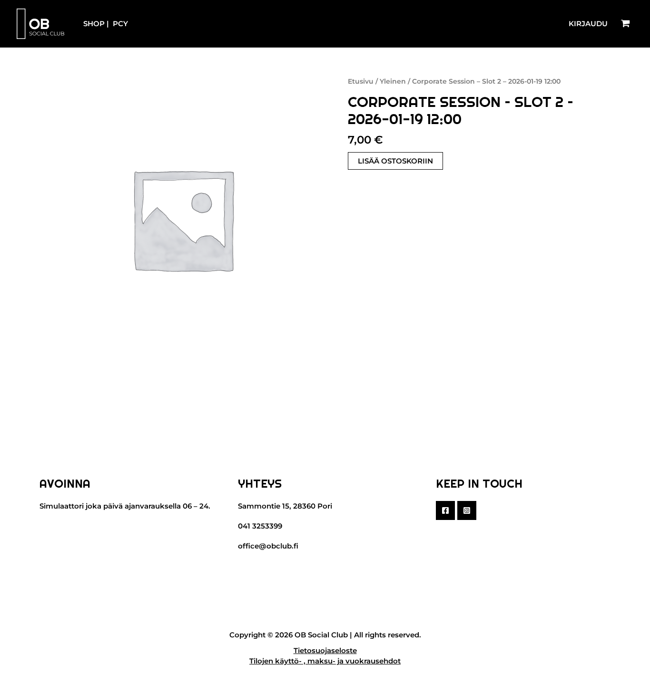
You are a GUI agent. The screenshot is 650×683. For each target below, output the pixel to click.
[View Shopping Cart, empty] (625, 24)
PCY (120, 23)
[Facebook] (445, 510)
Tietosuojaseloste (325, 650)
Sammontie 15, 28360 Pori (285, 505)
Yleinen (393, 81)
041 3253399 (260, 525)
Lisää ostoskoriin (395, 160)
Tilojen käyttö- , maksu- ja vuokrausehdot (325, 660)
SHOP (94, 23)
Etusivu (361, 81)
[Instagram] (466, 510)
